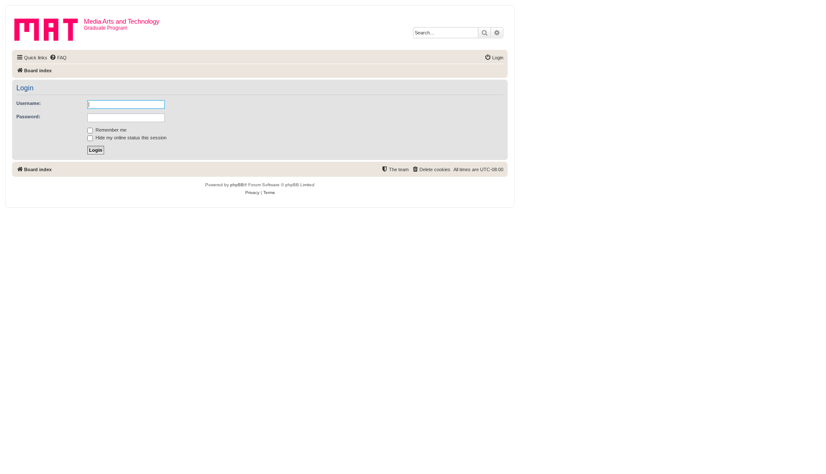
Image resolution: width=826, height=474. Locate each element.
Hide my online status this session (130, 137)
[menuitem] (58, 57)
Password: (28, 116)
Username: (28, 103)
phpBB (237, 184)
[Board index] (49, 28)
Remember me (110, 129)
